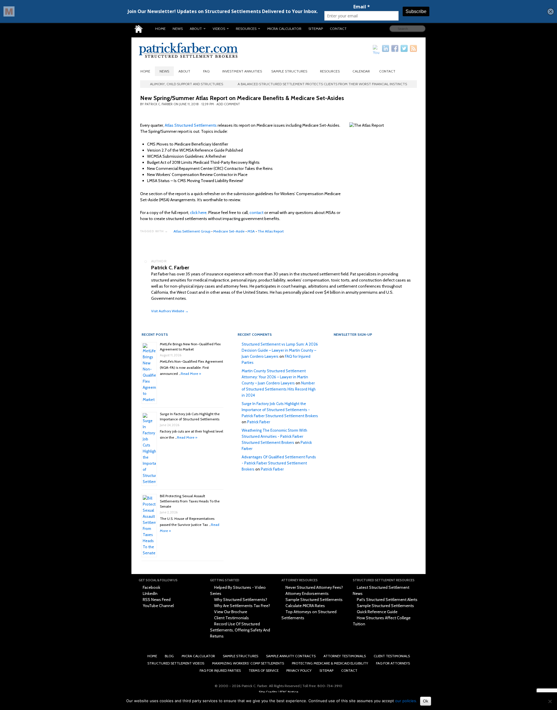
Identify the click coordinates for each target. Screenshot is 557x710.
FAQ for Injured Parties (220, 670)
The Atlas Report (271, 231)
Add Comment (228, 104)
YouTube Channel (158, 605)
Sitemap (315, 28)
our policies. (406, 700)
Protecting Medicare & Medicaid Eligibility (330, 663)
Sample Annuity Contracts (291, 656)
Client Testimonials (231, 617)
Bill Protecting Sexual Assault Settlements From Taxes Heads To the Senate (190, 501)
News (178, 28)
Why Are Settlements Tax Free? (241, 605)
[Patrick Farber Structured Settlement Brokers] (138, 29)
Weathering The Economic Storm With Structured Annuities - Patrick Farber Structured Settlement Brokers (274, 436)
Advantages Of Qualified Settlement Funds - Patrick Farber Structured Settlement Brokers (279, 463)
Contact (338, 28)
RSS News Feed (156, 599)
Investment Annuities (242, 71)
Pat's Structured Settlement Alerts (386, 599)
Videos (219, 28)
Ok (425, 701)
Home (160, 28)
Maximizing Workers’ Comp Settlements (248, 663)
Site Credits (268, 692)
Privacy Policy (299, 670)
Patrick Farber (258, 422)
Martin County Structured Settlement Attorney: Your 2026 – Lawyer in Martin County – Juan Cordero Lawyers (275, 376)
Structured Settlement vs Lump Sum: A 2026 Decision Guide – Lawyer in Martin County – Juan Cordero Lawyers (280, 350)
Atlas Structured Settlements (191, 125)
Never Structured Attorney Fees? (314, 587)
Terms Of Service (263, 670)
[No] (550, 701)
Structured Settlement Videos (175, 663)
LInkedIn (150, 593)
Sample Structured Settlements (314, 599)
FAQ (206, 71)
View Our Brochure (230, 611)
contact (256, 212)
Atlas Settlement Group (191, 231)
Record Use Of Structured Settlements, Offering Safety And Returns (240, 630)
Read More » (191, 373)
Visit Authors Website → (170, 311)
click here (198, 212)
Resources (246, 28)
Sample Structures (289, 71)
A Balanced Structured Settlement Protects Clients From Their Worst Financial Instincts (322, 84)
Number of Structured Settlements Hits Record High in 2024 (279, 389)
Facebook (151, 587)
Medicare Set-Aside (229, 231)
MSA (251, 231)
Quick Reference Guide (376, 611)
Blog (169, 656)
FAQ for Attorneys (393, 663)
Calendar (361, 71)
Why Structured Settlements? (240, 599)
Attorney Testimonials (344, 656)
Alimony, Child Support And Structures (186, 84)
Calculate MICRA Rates (305, 605)
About (196, 28)
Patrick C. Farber (159, 104)
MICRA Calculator (284, 28)
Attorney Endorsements (307, 593)
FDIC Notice (289, 692)
